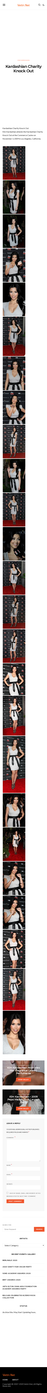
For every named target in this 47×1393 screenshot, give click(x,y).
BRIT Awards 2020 (12, 1280)
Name (9, 1165)
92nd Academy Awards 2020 (17, 1273)
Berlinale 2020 (10, 1260)
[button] (43, 5)
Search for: (7, 1225)
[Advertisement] (23, 33)
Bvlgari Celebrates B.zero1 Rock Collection (19, 1296)
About (15, 1380)
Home (5, 1380)
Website (10, 1184)
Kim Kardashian (23, 60)
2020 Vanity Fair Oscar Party (17, 1267)
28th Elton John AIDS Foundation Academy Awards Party (20, 1287)
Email (9, 1174)
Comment (10, 1137)
